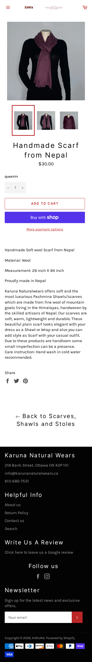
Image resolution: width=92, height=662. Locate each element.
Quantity (11, 176)
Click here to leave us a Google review (39, 552)
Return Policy (16, 512)
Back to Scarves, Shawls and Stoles (46, 420)
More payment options (44, 229)
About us (13, 504)
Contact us (14, 520)
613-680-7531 (17, 481)
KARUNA (38, 638)
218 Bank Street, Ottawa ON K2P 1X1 (37, 465)
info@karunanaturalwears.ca (31, 473)
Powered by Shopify (60, 638)
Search (11, 528)
